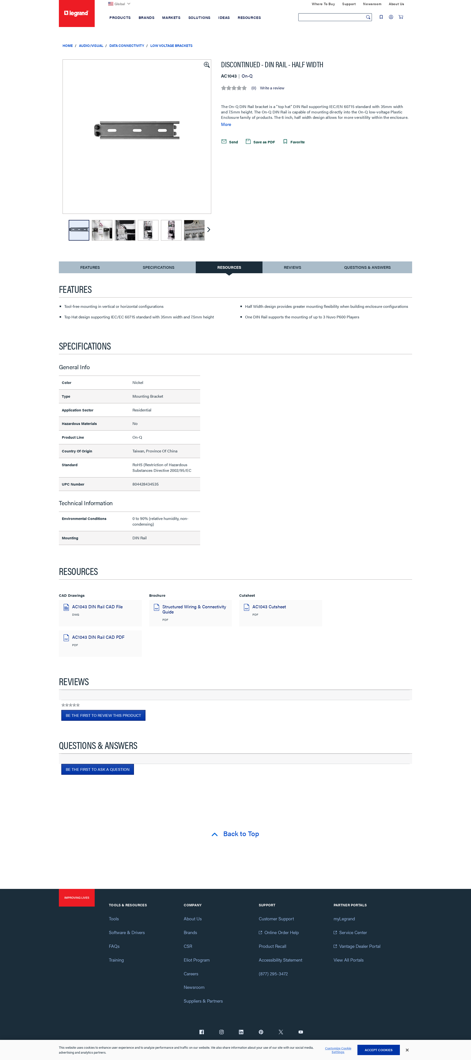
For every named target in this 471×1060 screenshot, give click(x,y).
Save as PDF (263, 141)
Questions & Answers (367, 267)
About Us (193, 918)
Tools (114, 918)
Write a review (272, 88)
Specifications (158, 267)
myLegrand (344, 918)
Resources (229, 267)
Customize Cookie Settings (338, 1050)
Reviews (292, 267)
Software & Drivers (127, 932)
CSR (188, 946)
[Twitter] (281, 1032)
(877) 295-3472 (273, 973)
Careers (191, 973)
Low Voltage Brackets (171, 45)
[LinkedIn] (241, 1032)
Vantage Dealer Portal (359, 946)
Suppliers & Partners (203, 1001)
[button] (206, 64)
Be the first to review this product (105, 716)
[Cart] (400, 17)
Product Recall (272, 946)
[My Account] (391, 17)
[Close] (407, 1050)
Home (68, 45)
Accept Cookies (379, 1049)
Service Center (353, 932)
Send (233, 141)
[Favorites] (381, 17)
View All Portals (349, 960)
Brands (190, 932)
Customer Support (276, 918)
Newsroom (194, 987)
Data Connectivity (126, 45)
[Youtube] (301, 1032)
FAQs (114, 946)
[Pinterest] (261, 1032)
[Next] (208, 230)
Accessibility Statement (280, 960)
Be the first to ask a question (98, 769)
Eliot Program (197, 960)
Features (90, 268)
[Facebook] (202, 1032)
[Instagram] (221, 1032)
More (226, 124)
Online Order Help (281, 932)
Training (116, 960)
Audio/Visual (91, 45)
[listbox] (137, 136)
